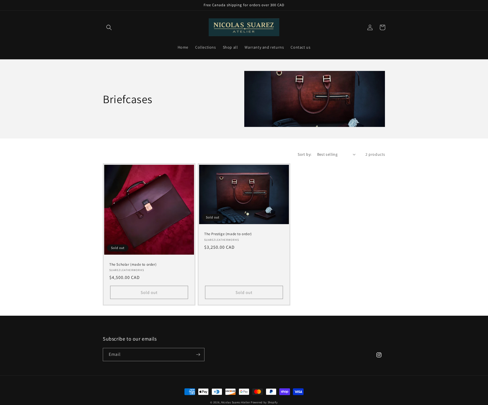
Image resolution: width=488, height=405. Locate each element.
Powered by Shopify (264, 402)
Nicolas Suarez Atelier (235, 402)
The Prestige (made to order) (228, 234)
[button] (109, 27)
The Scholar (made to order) (132, 264)
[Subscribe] (198, 354)
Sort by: (304, 154)
